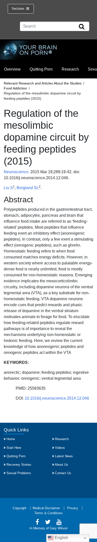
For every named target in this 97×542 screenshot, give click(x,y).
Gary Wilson (58, 528)
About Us (61, 464)
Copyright (19, 508)
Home (10, 439)
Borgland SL (28, 188)
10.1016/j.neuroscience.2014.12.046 (56, 398)
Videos (60, 448)
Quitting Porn (41, 69)
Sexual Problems (18, 473)
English (61, 538)
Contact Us (63, 473)
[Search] (81, 27)
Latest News (64, 456)
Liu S (8, 188)
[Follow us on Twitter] (48, 523)
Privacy (72, 508)
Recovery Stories (18, 464)
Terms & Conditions (48, 513)
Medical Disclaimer (46, 508)
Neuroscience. (16, 172)
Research (70, 69)
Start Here (13, 448)
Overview (12, 69)
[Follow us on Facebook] (37, 523)
